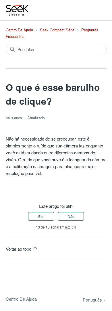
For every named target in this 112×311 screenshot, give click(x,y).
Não (71, 216)
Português (93, 299)
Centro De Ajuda (19, 29)
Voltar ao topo (19, 249)
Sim (41, 216)
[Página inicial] (17, 10)
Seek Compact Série (57, 29)
